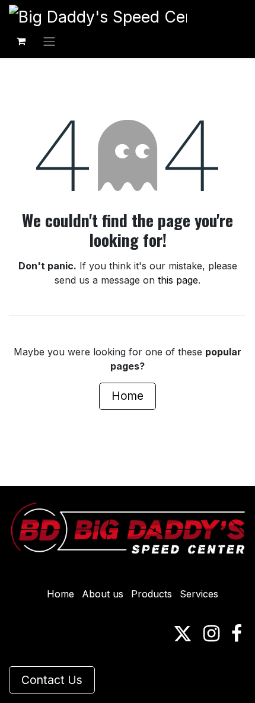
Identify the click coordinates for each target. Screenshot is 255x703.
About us (102, 594)
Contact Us (51, 680)
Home (127, 396)
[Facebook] (236, 633)
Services (199, 594)
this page (178, 280)
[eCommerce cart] (21, 41)
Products (151, 594)
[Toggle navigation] (49, 40)
